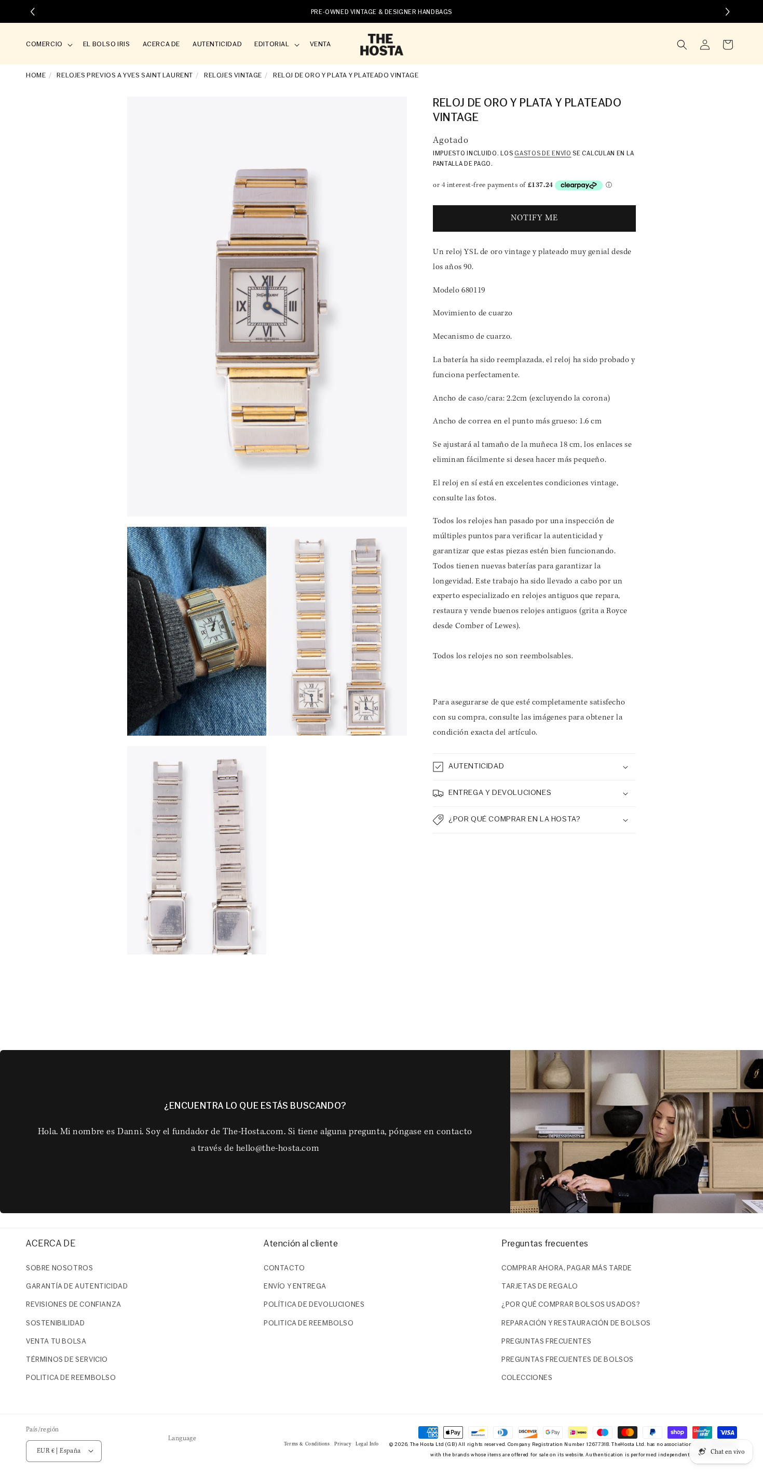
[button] (48, 45)
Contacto (284, 1268)
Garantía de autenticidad (77, 1287)
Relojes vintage (233, 75)
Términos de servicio (67, 1360)
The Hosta (422, 1444)
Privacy (342, 1443)
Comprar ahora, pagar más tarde (566, 1268)
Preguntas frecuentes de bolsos (567, 1360)
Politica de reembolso (71, 1378)
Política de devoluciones (314, 1305)
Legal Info (367, 1443)
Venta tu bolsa (56, 1342)
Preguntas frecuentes (546, 1342)
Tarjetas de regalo (539, 1287)
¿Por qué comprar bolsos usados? (571, 1305)
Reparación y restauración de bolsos (576, 1323)
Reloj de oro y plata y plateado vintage (345, 75)
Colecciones (527, 1378)
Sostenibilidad (55, 1323)
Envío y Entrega (295, 1287)
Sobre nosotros (59, 1268)
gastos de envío (542, 154)
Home (36, 75)
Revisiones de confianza (73, 1305)
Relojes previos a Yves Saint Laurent (125, 75)
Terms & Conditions (307, 1443)
